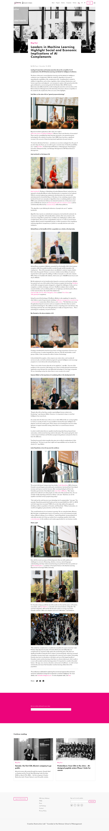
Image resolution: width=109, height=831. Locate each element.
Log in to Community (20, 799)
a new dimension (35, 519)
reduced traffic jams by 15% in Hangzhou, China (44, 292)
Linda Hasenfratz (63, 485)
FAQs (40, 800)
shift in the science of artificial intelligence (42, 133)
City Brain (75, 283)
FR (84, 2)
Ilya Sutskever (44, 606)
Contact (41, 808)
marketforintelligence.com (44, 675)
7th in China (65, 292)
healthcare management (62, 300)
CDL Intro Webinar (44, 798)
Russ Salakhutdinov (37, 565)
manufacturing (74, 300)
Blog (79, 2)
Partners (74, 2)
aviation (60, 302)
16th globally (34, 294)
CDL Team (35, 66)
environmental (35, 302)
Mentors (63, 2)
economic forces (50, 204)
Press (40, 803)
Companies (68, 2)
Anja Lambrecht (35, 191)
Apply (90, 2)
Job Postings (42, 805)
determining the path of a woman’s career (59, 202)
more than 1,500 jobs (61, 491)
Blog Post (34, 43)
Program (58, 2)
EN (82, 2)
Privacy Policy (42, 810)
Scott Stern (40, 146)
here (69, 675)
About (53, 2)
